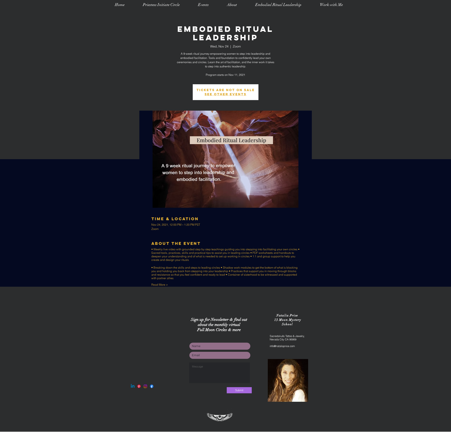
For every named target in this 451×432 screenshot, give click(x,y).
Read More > (159, 284)
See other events (225, 94)
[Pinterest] (139, 386)
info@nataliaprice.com (282, 346)
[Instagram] (145, 386)
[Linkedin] (132, 386)
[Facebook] (151, 386)
